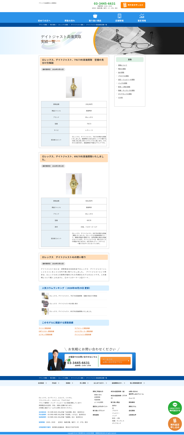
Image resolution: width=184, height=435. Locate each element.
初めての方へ (44, 20)
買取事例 (132, 402)
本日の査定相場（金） (118, 391)
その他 (120, 98)
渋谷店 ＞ (55, 383)
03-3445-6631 (105, 3)
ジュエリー (116, 413)
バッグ (114, 416)
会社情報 (132, 411)
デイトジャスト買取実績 (83, 334)
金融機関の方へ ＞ (118, 383)
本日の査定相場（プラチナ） (119, 397)
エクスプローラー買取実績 (84, 331)
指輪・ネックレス (118, 421)
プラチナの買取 (123, 76)
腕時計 (114, 406)
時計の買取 (122, 69)
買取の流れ (70, 20)
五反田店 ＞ (42, 383)
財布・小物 (116, 418)
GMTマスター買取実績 (46, 331)
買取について (122, 65)
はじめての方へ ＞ (100, 383)
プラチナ (115, 411)
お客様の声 (132, 415)
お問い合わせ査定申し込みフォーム (136, 393)
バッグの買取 (122, 83)
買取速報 (96, 415)
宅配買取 (97, 400)
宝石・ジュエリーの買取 (126, 80)
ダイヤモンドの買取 (125, 94)
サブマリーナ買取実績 (82, 328)
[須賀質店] (49, 6)
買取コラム (132, 406)
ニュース (132, 398)
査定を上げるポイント (100, 406)
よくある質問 (98, 402)
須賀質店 (49, 392)
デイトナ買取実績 (45, 328)
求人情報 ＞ (84, 383)
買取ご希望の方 (98, 391)
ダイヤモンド (116, 423)
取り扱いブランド (99, 411)
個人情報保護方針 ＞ (137, 383)
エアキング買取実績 (45, 334)
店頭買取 (97, 397)
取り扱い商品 (115, 402)
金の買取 (121, 72)
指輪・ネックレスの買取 (126, 90)
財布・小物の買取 (124, 87)
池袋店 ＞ (69, 383)
